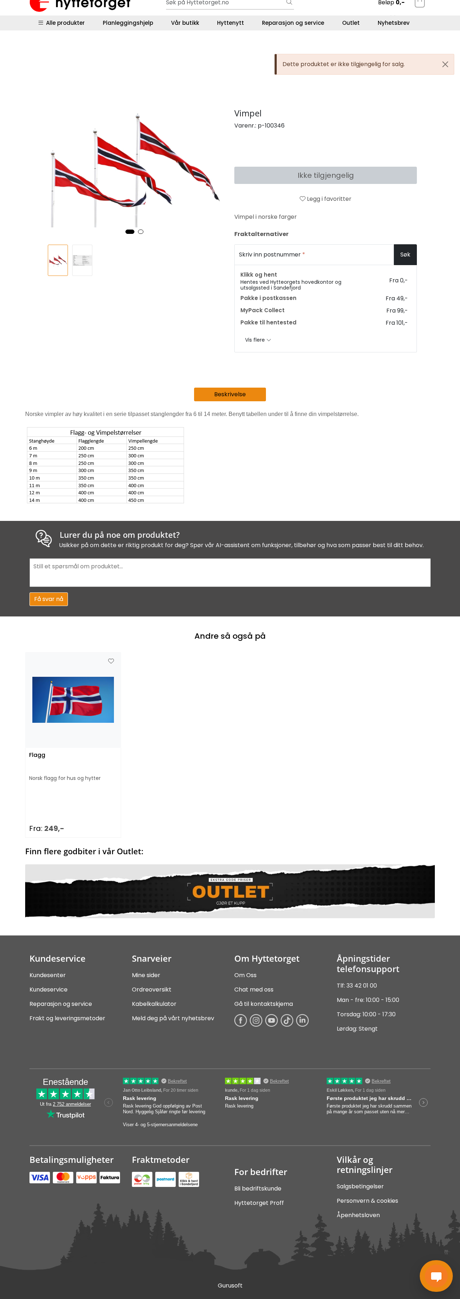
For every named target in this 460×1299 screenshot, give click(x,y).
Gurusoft (230, 1285)
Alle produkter (64, 23)
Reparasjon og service (293, 23)
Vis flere (255, 339)
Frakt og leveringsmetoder (67, 1018)
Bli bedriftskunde (257, 1188)
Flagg (37, 755)
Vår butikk (185, 23)
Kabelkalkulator (154, 1004)
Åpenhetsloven (358, 1215)
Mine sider (146, 975)
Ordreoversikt (151, 989)
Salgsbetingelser (360, 1186)
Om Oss (245, 975)
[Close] (445, 64)
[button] (129, 232)
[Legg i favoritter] (111, 661)
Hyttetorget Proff (259, 1203)
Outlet (351, 23)
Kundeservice (48, 989)
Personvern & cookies (367, 1201)
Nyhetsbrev (394, 23)
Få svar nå (48, 599)
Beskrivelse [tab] (230, 394)
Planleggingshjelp (128, 23)
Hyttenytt (230, 23)
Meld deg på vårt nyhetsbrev (173, 1018)
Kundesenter (47, 975)
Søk (405, 254)
